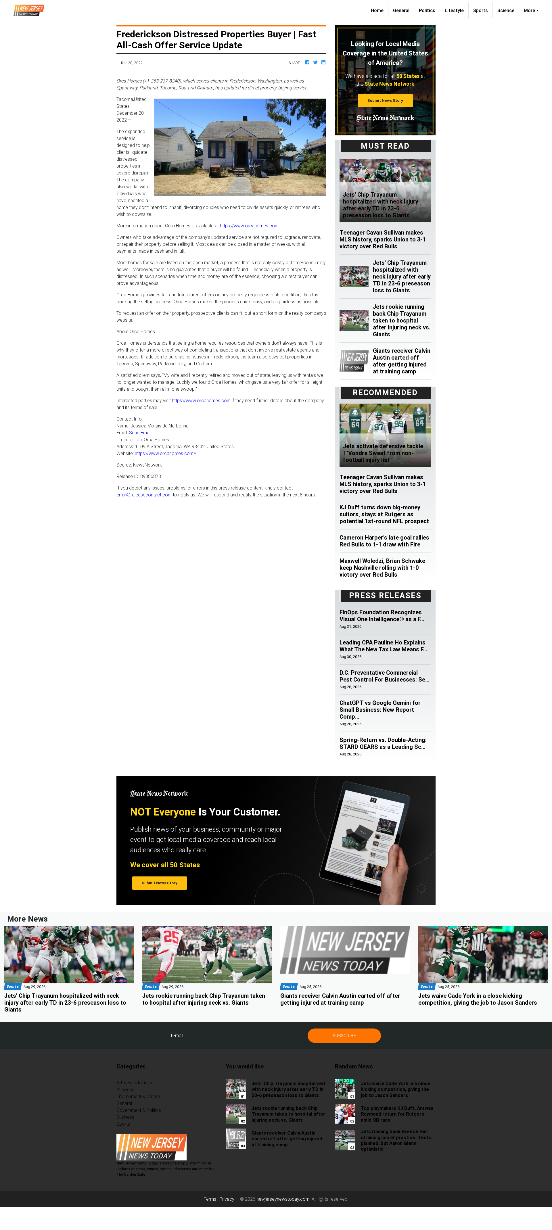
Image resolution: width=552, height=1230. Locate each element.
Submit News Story (385, 100)
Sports (480, 10)
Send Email (140, 432)
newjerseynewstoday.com (282, 1199)
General (401, 10)
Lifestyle (454, 10)
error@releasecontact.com (144, 495)
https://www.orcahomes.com (249, 226)
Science (505, 10)
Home (379, 10)
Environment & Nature (138, 1096)
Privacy (226, 1199)
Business (125, 1089)
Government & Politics (138, 1110)
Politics (427, 10)
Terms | (211, 1199)
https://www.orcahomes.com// (165, 453)
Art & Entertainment (135, 1082)
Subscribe (344, 1035)
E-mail (177, 1035)
